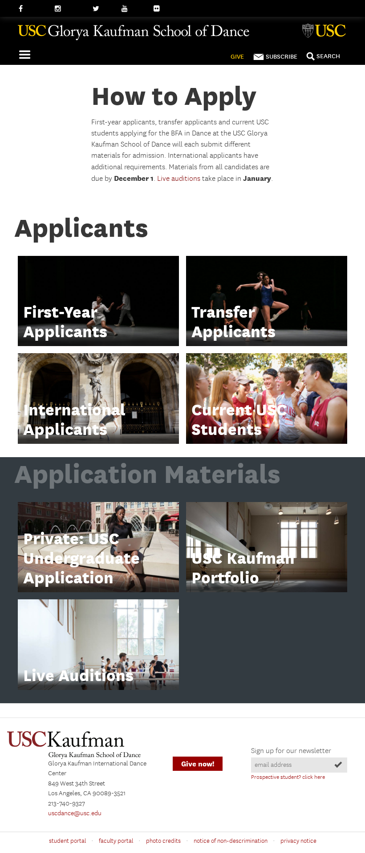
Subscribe (281, 56)
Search (328, 56)
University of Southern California (326, 32)
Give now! (197, 764)
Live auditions (178, 179)
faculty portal (116, 841)
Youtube (133, 8)
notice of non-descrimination (231, 841)
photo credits (163, 841)
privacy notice (298, 841)
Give (237, 56)
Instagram (69, 8)
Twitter (103, 8)
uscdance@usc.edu (74, 813)
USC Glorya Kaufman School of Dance (178, 36)
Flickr (161, 8)
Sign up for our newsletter (291, 751)
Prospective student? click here (288, 777)
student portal (67, 841)
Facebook (32, 8)
